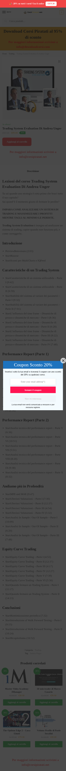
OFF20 (51, 3)
